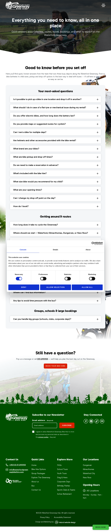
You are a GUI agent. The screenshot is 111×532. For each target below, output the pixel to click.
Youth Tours (62, 473)
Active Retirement (64, 494)
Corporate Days (63, 481)
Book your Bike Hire (55, 366)
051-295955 (42, 359)
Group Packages (38, 473)
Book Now (101, 527)
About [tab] (88, 250)
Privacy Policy (45, 517)
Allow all (87, 287)
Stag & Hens (62, 477)
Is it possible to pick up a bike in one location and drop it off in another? (47, 99)
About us (35, 481)
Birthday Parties (63, 486)
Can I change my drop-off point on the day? (34, 198)
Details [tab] (55, 250)
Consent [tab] (23, 250)
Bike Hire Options (38, 469)
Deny (23, 287)
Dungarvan (87, 465)
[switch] (43, 278)
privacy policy (43, 437)
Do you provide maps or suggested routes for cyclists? (39, 124)
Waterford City (89, 473)
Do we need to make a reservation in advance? (35, 165)
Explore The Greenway (40, 477)
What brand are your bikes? (26, 148)
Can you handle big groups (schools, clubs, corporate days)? (42, 319)
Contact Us (36, 490)
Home (33, 465)
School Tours (62, 469)
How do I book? (21, 206)
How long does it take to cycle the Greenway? (35, 224)
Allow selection (55, 287)
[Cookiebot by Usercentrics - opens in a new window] (93, 243)
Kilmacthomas (88, 469)
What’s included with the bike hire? (30, 173)
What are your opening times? (27, 189)
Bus (32, 486)
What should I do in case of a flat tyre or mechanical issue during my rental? (49, 107)
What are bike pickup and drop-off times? (33, 157)
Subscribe (67, 425)
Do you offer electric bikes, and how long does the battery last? (44, 115)
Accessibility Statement (62, 517)
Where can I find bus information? (29, 292)
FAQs (59, 465)
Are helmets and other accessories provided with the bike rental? (44, 140)
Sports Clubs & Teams (66, 490)
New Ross (87, 477)
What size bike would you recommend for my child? (38, 181)
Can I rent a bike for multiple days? (29, 132)
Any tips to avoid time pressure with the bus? (34, 300)
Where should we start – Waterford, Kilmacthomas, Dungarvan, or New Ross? (50, 233)
